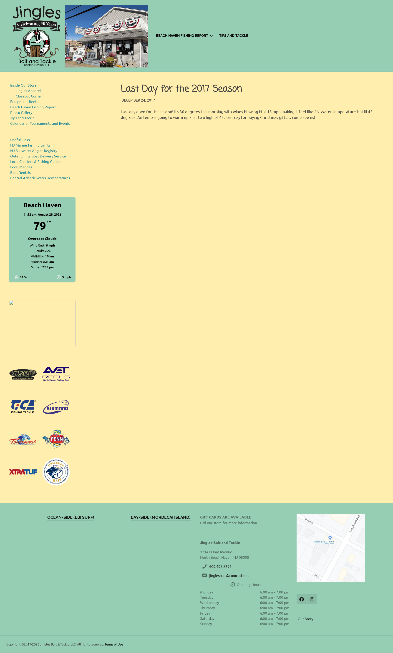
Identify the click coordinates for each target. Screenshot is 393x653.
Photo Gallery (21, 112)
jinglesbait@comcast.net (229, 575)
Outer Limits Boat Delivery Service (38, 156)
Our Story (305, 618)
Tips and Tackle (233, 36)
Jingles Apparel (28, 90)
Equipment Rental (24, 101)
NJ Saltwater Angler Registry (33, 150)
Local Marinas (21, 166)
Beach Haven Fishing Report (182, 36)
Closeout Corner (29, 96)
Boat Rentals (20, 172)
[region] (42, 323)
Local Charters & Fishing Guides (35, 161)
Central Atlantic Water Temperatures (40, 177)
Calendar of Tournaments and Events (40, 123)
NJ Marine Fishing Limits (30, 145)
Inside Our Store (23, 85)
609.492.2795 (220, 566)
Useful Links (20, 139)
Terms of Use (114, 644)
